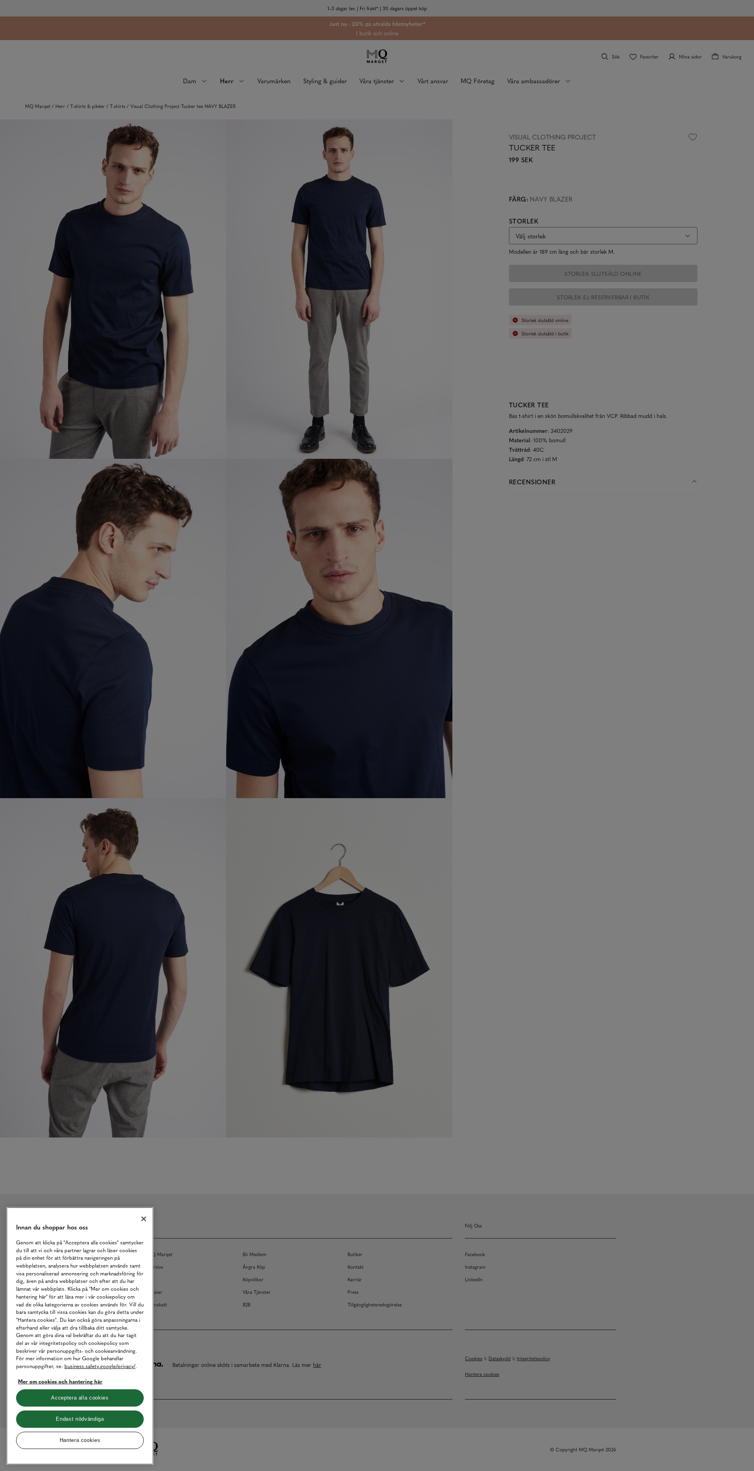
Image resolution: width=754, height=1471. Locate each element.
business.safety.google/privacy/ (99, 1366)
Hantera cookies (80, 1440)
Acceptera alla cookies (79, 1398)
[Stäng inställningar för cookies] (143, 1218)
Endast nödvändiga (80, 1419)
